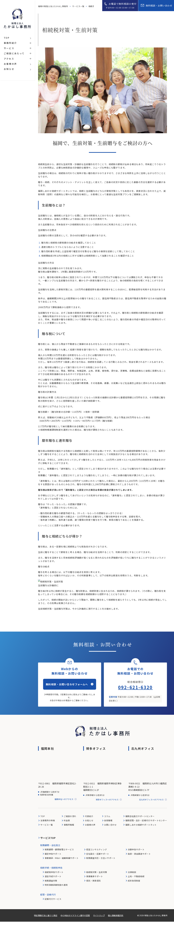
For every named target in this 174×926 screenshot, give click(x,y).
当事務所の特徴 (47, 820)
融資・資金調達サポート (139, 853)
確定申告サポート (53, 853)
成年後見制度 (134, 880)
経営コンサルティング (96, 849)
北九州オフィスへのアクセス (151, 799)
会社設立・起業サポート (97, 853)
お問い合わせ (110, 824)
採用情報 (108, 820)
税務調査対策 (51, 880)
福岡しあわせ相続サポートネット (140, 824)
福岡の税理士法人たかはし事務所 (53, 6)
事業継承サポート (94, 876)
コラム (107, 816)
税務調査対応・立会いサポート (100, 858)
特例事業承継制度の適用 (56, 884)
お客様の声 (90, 824)
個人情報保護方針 (115, 915)
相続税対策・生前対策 (96, 872)
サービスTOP (48, 838)
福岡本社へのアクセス (64, 799)
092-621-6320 (135, 687)
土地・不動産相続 (136, 876)
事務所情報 (69, 824)
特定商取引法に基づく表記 (45, 915)
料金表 (67, 820)
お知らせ (89, 820)
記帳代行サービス (53, 899)
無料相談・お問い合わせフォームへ (67, 684)
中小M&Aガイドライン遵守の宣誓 (75, 915)
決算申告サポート (136, 849)
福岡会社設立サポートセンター (139, 816)
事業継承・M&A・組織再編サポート (61, 858)
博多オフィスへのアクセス (107, 799)
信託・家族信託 (93, 880)
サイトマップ (99, 915)
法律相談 (132, 872)
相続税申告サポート (54, 872)
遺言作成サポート (53, 876)
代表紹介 (89, 816)
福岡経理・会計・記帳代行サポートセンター (146, 820)
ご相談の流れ (70, 816)
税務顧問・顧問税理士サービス (59, 849)
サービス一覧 (78, 6)
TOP (42, 816)
